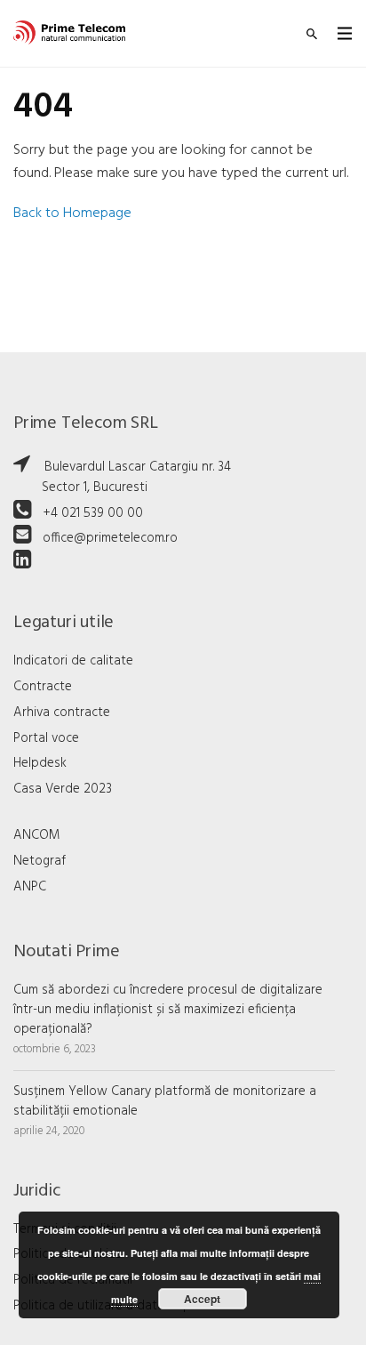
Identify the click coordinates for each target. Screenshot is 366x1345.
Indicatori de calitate (73, 661)
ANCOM (36, 835)
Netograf (39, 861)
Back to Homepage (72, 213)
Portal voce (46, 738)
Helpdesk (40, 763)
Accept (202, 1299)
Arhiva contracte (61, 712)
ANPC (29, 887)
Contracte (42, 686)
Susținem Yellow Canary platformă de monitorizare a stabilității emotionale (164, 1101)
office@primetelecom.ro (110, 538)
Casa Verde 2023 (62, 789)
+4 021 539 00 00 (93, 513)
